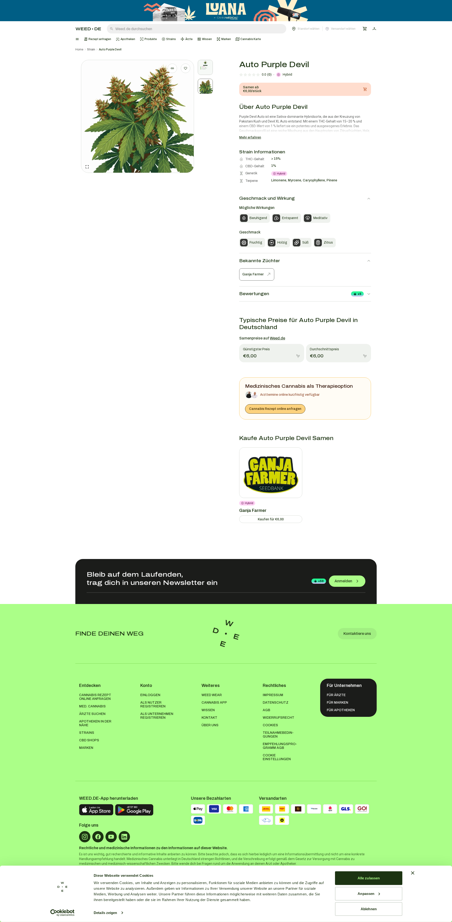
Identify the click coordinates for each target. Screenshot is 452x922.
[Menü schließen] (77, 39)
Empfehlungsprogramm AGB (280, 746)
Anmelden (343, 581)
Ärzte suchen (92, 714)
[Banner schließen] (412, 873)
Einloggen (150, 695)
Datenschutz (275, 702)
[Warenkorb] (365, 29)
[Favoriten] (185, 68)
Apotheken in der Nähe (95, 723)
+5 (359, 294)
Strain (91, 49)
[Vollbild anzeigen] (87, 166)
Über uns (210, 725)
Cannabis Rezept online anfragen (275, 409)
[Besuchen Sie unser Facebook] (98, 836)
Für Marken (337, 702)
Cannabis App (214, 702)
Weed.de (277, 338)
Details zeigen (105, 913)
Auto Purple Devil (110, 49)
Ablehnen (369, 909)
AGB (266, 710)
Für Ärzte (336, 695)
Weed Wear (212, 695)
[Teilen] (172, 68)
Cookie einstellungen (277, 757)
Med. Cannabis (92, 706)
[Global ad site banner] (226, 10)
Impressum (273, 695)
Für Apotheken (341, 710)
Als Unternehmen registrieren (156, 715)
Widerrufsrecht (278, 717)
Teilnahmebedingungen (278, 734)
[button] (323, 28)
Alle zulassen (369, 878)
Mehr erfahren (250, 137)
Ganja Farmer (253, 274)
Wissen (208, 710)
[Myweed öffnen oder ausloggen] (374, 29)
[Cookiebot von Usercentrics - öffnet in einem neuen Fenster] (62, 912)
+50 (321, 581)
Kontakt (209, 717)
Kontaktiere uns (357, 634)
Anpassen (366, 893)
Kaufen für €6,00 (271, 519)
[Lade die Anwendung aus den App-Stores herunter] (96, 810)
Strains (86, 732)
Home (79, 49)
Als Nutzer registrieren (152, 704)
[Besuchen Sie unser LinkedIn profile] (124, 836)
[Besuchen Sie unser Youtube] (111, 836)
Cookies (270, 725)
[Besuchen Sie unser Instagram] (84, 836)
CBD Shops (89, 740)
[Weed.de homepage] (88, 28)
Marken (86, 748)
